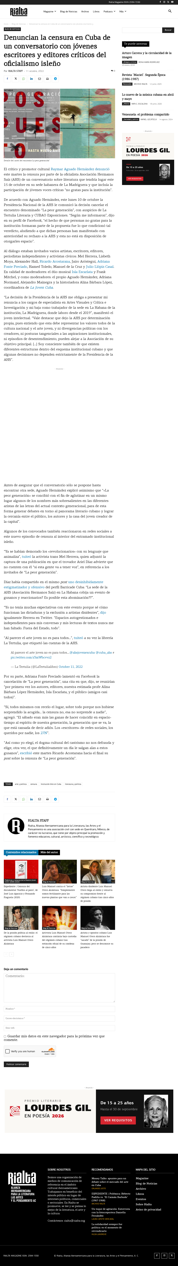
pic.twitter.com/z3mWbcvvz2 (31, 657)
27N (44, 733)
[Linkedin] (31, 78)
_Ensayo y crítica (129, 62)
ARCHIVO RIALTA (140, 84)
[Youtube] (172, 2)
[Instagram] (164, 2)
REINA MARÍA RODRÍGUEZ (149, 62)
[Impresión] (47, 78)
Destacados (127, 84)
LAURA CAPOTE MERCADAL (103, 1219)
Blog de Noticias (19, 24)
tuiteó (26, 557)
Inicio (6, 24)
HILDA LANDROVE (99, 1234)
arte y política (21, 784)
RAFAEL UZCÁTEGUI (149, 119)
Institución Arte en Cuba (51, 784)
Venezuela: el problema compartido (145, 114)
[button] (170, 11)
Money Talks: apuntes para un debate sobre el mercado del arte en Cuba (110, 1182)
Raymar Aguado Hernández (72, 169)
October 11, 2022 (71, 667)
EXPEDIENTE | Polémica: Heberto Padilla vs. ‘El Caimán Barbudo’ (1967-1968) (111, 1197)
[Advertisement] (59, 376)
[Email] (39, 78)
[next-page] (11, 954)
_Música (126, 104)
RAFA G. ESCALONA (139, 104)
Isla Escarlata (82, 272)
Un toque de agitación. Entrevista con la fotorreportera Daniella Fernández (111, 1212)
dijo (103, 613)
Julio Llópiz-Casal (100, 267)
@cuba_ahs (104, 652)
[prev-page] (6, 954)
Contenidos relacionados (21, 852)
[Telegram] (55, 78)
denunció (102, 169)
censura (33, 784)
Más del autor (49, 852)
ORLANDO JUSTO (99, 1188)
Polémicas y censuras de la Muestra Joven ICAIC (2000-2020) (20, 881)
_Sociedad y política (130, 119)
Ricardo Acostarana (55, 261)
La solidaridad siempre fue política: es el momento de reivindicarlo (107, 1228)
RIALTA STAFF (15, 71)
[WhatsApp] (23, 78)
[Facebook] (160, 2)
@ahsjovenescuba (82, 652)
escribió (26, 753)
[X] (168, 2)
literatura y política (73, 784)
